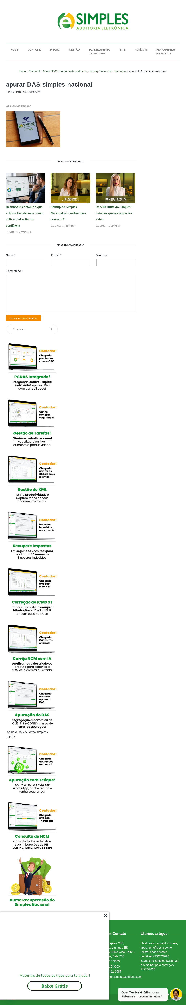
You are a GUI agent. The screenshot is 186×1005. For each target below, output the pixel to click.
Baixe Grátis (54, 986)
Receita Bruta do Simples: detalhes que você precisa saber (114, 213)
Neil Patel (16, 91)
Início (22, 71)
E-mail (56, 255)
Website (101, 255)
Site (122, 49)
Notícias (141, 49)
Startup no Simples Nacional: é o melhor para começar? (68, 213)
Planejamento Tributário (99, 51)
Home (14, 49)
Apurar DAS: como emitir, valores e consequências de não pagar (84, 71)
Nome (10, 255)
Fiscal (55, 49)
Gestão (74, 49)
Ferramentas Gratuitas (166, 51)
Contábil (34, 49)
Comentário (14, 271)
